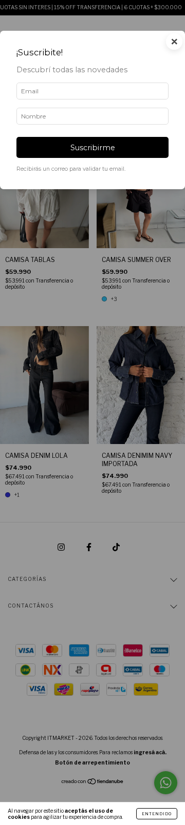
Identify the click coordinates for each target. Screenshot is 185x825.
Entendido (157, 813)
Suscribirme (92, 147)
